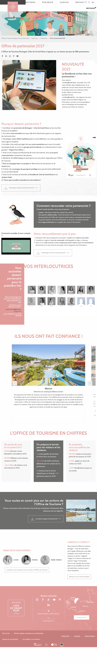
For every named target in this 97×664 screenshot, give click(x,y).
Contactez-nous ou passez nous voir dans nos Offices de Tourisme (26, 570)
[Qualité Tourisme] (46, 644)
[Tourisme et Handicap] (62, 644)
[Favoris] (86, 2)
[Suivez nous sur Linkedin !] (48, 605)
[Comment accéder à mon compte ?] (16, 246)
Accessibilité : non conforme (31, 639)
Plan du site (5, 633)
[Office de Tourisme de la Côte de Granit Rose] (13, 5)
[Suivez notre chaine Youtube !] (54, 599)
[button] (89, 2)
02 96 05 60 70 (48, 621)
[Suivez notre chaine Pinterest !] (60, 599)
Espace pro (65, 636)
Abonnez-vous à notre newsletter (79, 576)
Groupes (77, 636)
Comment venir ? (81, 617)
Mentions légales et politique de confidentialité (28, 633)
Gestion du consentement (10, 639)
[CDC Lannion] (37, 644)
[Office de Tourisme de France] (54, 644)
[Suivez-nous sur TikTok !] (48, 599)
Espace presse (90, 636)
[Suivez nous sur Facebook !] (43, 599)
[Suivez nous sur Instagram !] (37, 599)
